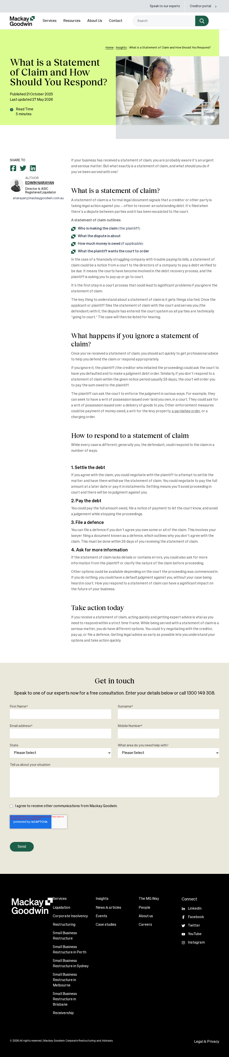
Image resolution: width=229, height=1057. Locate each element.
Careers (145, 925)
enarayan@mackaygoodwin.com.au (38, 198)
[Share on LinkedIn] (33, 168)
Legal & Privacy (206, 1042)
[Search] (202, 21)
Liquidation (61, 908)
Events (101, 916)
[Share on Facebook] (13, 168)
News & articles (108, 908)
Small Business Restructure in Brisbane (65, 999)
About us (146, 916)
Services (50, 21)
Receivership (63, 1013)
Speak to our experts (165, 6)
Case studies (106, 925)
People (144, 908)
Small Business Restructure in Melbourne (65, 980)
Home (110, 47)
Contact (115, 21)
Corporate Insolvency (70, 916)
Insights (121, 47)
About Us (94, 21)
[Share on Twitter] (23, 168)
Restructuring (64, 925)
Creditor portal (200, 6)
